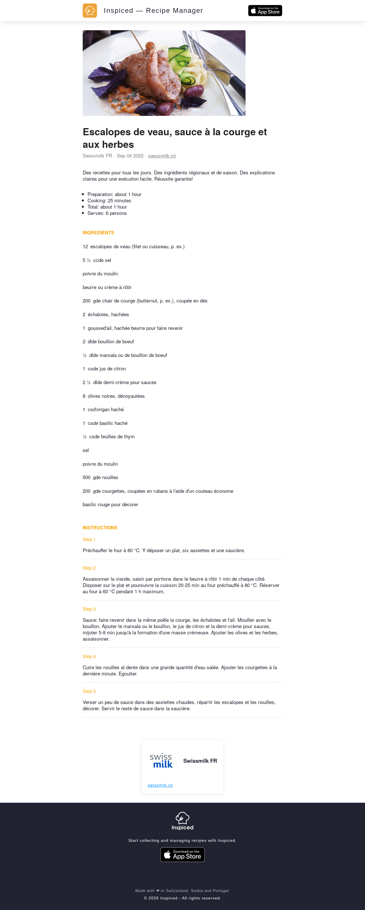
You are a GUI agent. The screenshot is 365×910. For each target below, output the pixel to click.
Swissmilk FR (97, 155)
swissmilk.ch (162, 155)
